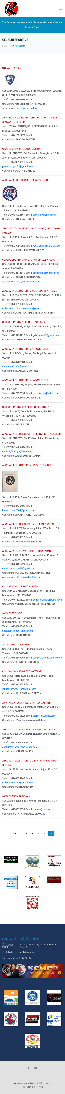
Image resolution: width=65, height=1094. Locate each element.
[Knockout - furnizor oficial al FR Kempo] (11, 859)
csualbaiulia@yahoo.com (46, 272)
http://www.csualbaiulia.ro (29, 281)
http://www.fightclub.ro (28, 577)
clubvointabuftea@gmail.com (17, 782)
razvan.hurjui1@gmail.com (46, 246)
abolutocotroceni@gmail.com (17, 630)
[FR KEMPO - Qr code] (32, 903)
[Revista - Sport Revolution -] (54, 861)
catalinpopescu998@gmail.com (18, 568)
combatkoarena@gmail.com (47, 657)
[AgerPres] (32, 882)
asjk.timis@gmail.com (44, 214)
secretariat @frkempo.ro (25, 952)
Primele (15, 833)
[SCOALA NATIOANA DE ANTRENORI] (32, 1040)
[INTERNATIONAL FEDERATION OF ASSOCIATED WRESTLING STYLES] (32, 861)
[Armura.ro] (54, 879)
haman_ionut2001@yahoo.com (18, 510)
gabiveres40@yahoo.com (46, 335)
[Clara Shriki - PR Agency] (11, 882)
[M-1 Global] (32, 1019)
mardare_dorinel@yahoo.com (17, 366)
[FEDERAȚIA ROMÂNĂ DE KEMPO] (11, 8)
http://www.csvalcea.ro (28, 108)
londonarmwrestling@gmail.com (19, 688)
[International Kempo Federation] (11, 1019)
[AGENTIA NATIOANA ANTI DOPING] (11, 997)
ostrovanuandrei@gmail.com (48, 599)
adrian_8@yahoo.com (44, 715)
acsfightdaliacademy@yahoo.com (19, 747)
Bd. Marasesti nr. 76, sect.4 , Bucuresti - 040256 (38, 946)
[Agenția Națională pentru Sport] (32, 997)
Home (4, 46)
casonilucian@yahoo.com (46, 393)
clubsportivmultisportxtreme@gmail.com (23, 308)
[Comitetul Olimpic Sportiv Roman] (54, 1019)
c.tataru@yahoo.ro (42, 809)
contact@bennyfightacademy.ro (18, 451)
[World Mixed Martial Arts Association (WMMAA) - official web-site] (54, 997)
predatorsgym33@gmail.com (17, 166)
